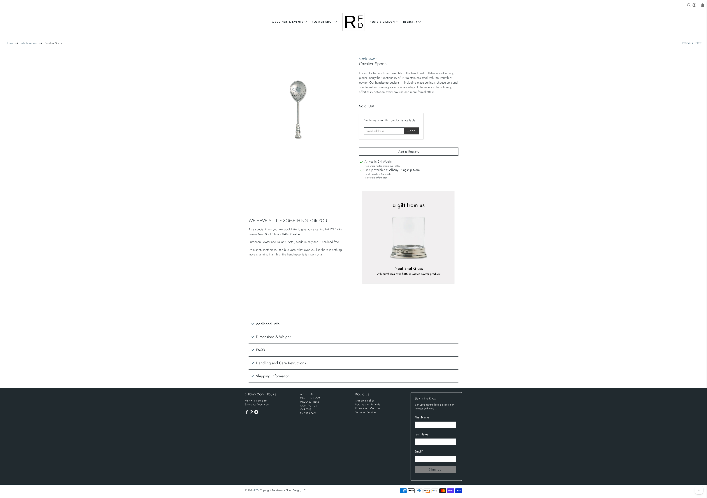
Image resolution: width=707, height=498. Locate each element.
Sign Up (435, 469)
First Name (422, 417)
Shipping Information (273, 376)
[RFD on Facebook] (247, 413)
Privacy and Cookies (367, 408)
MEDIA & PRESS (309, 402)
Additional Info (267, 324)
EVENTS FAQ (308, 413)
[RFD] (353, 22)
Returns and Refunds (367, 404)
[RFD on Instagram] (256, 413)
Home (9, 43)
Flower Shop (323, 22)
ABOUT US (306, 394)
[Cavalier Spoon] (298, 110)
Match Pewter (367, 59)
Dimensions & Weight (273, 337)
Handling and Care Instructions (281, 363)
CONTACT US (308, 405)
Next (698, 43)
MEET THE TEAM (310, 398)
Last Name (421, 434)
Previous (687, 43)
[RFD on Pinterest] (251, 413)
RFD (256, 490)
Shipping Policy (364, 400)
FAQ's (260, 350)
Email (419, 451)
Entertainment (28, 43)
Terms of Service (365, 412)
